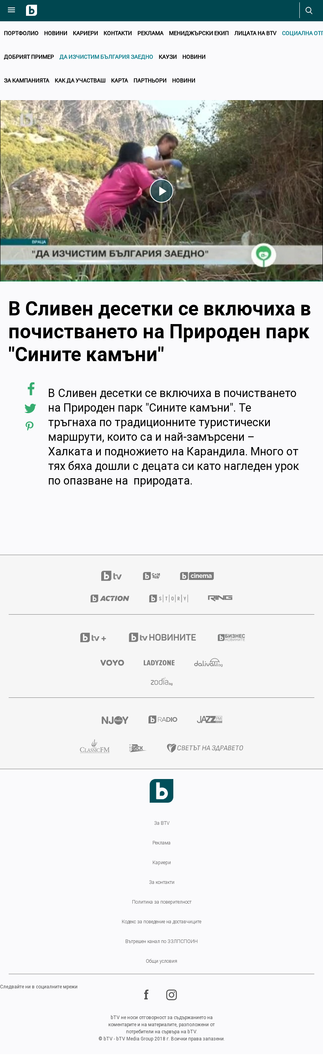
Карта (119, 80)
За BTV (161, 823)
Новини (55, 33)
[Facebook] (147, 995)
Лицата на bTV (255, 33)
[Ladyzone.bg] (159, 662)
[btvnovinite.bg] (163, 637)
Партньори (150, 80)
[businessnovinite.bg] (231, 637)
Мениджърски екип (199, 33)
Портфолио (21, 33)
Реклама (150, 33)
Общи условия (161, 961)
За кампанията (26, 80)
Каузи (168, 56)
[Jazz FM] (209, 719)
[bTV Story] (168, 598)
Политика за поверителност (161, 902)
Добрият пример (29, 56)
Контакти (118, 33)
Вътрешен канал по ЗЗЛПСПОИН (161, 941)
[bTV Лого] (161, 791)
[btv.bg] (116, 576)
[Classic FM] (94, 748)
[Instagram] (172, 995)
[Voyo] (112, 663)
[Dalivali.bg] (208, 662)
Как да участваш (80, 80)
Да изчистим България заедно (106, 56)
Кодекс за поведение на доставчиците (161, 922)
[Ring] (220, 598)
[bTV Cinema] (197, 576)
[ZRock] (138, 748)
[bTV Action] (110, 598)
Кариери (85, 33)
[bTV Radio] (163, 719)
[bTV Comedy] (151, 576)
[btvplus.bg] (93, 637)
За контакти (161, 882)
